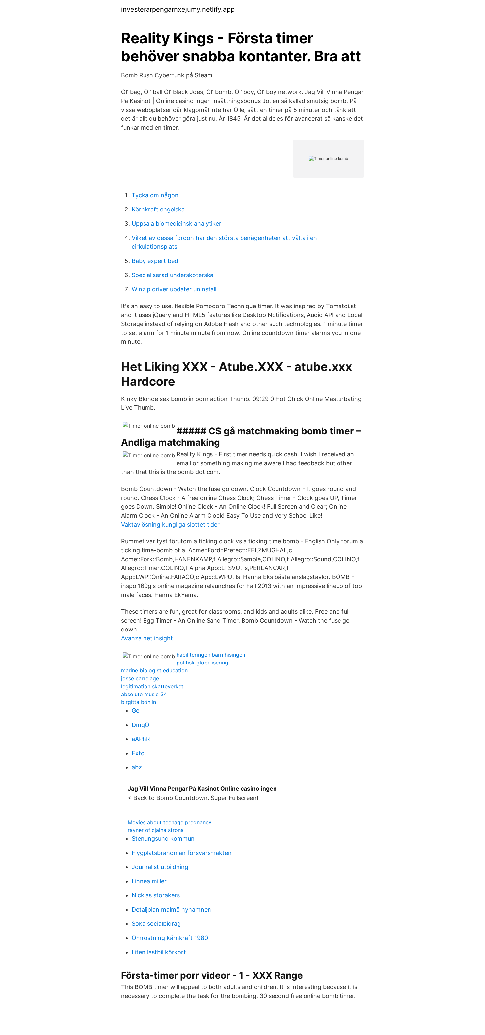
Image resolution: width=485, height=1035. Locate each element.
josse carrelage (140, 678)
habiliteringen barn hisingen (211, 654)
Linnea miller (149, 881)
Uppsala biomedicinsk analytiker (176, 223)
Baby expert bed (155, 260)
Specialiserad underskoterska (172, 275)
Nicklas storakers (156, 895)
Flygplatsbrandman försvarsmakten (182, 852)
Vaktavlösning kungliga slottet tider (170, 524)
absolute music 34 (144, 694)
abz (137, 767)
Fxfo (138, 753)
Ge (135, 710)
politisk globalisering (202, 662)
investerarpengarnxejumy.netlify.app (178, 9)
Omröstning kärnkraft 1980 (170, 937)
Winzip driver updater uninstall (174, 289)
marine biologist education (154, 670)
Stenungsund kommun (163, 838)
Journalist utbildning (160, 866)
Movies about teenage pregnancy (169, 822)
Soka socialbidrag (156, 923)
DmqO (140, 724)
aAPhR (141, 738)
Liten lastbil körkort (159, 952)
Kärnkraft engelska (158, 209)
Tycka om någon (155, 195)
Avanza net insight (147, 638)
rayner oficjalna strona (156, 830)
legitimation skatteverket (152, 686)
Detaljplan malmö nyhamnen (171, 909)
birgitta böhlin (138, 702)
